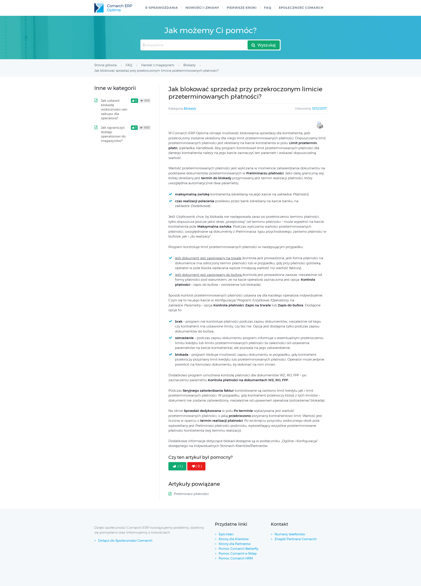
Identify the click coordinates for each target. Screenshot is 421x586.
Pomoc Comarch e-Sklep (238, 554)
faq (267, 8)
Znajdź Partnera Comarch (296, 539)
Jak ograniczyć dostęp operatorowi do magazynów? (113, 134)
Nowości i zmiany (202, 8)
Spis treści (226, 534)
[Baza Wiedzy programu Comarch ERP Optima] (113, 8)
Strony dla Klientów (234, 539)
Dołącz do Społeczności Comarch (125, 540)
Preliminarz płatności (191, 494)
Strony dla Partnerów (235, 544)
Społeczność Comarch (301, 8)
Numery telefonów (290, 534)
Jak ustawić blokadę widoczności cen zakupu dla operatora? (114, 109)
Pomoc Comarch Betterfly (238, 549)
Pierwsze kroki (242, 8)
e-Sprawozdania (161, 8)
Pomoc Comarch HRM (236, 558)
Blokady (190, 109)
